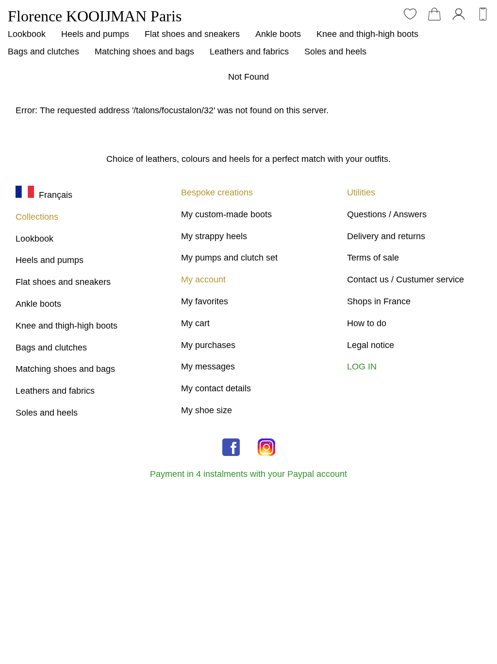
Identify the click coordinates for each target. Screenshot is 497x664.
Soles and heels (335, 51)
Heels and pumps (95, 34)
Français (53, 195)
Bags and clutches (43, 51)
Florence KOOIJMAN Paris (95, 16)
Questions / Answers (387, 214)
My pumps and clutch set (229, 257)
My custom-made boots (226, 214)
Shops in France (379, 301)
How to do (366, 323)
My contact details (216, 388)
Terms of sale (373, 257)
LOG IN (362, 366)
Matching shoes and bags (144, 51)
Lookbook (27, 34)
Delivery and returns (386, 236)
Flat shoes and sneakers (192, 34)
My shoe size (206, 410)
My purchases (208, 345)
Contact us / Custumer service (405, 279)
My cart (195, 323)
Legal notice (370, 345)
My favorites (204, 301)
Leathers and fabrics (249, 51)
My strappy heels (214, 236)
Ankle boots (278, 34)
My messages (208, 366)
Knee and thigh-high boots (367, 34)
